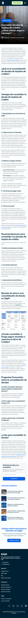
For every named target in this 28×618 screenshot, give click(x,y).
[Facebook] (9, 606)
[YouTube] (26, 606)
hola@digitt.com (6, 564)
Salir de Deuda (7, 20)
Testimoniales (4, 573)
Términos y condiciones (6, 598)
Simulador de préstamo (6, 587)
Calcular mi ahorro (14, 540)
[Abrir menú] (25, 3)
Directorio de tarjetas (5, 589)
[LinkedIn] (13, 606)
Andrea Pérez (7, 37)
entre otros (17, 397)
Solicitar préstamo (17, 2)
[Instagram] (18, 606)
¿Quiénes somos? (5, 571)
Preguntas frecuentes (5, 591)
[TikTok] (22, 606)
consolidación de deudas (13, 60)
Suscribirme (14, 478)
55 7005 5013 (6, 562)
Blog (2, 575)
